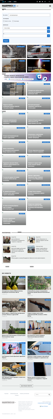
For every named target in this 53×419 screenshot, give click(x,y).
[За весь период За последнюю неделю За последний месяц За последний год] (26, 28)
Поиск (6, 41)
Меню (50, 6)
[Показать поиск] (49, 2)
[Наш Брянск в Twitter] (39, 1)
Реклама (16, 395)
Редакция (6, 393)
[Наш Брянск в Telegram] (45, 1)
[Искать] (49, 394)
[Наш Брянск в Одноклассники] (37, 1)
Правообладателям (14, 393)
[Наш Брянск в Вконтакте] (42, 1)
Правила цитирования (24, 393)
